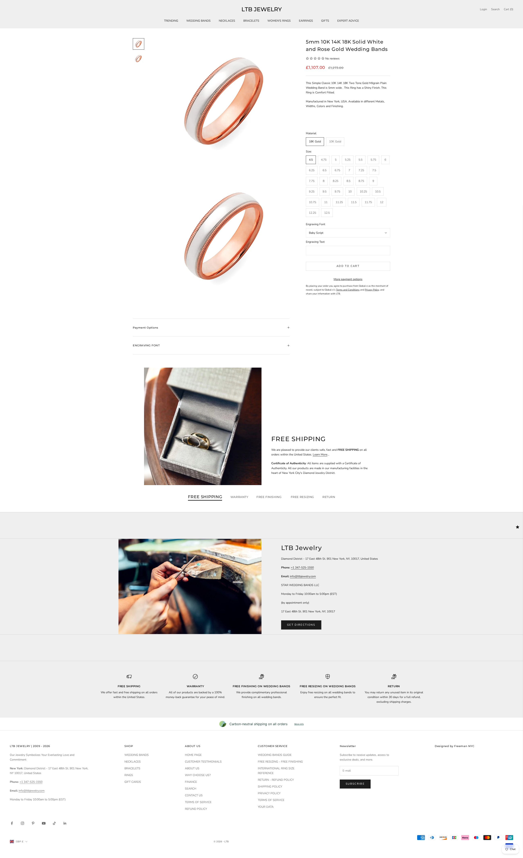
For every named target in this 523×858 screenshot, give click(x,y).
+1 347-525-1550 (302, 567)
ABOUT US (192, 768)
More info (299, 724)
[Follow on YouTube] (44, 823)
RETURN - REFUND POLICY (276, 780)
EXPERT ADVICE (348, 21)
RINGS (128, 775)
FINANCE (191, 782)
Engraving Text (315, 242)
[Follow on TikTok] (54, 823)
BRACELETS (251, 21)
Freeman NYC (464, 746)
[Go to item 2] (138, 58)
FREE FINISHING (269, 497)
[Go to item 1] (138, 44)
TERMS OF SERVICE (198, 802)
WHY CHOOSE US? (198, 775)
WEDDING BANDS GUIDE (275, 755)
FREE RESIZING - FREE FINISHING (280, 762)
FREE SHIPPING (205, 497)
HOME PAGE (193, 755)
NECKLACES (227, 21)
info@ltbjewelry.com (303, 576)
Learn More (320, 454)
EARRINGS (306, 21)
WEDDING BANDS (198, 21)
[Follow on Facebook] (12, 823)
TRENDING (171, 21)
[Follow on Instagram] (22, 823)
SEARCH (190, 789)
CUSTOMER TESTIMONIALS (203, 762)
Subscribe (355, 784)
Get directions (301, 625)
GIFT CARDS (132, 782)
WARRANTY (239, 497)
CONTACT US (194, 795)
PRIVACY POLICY (269, 793)
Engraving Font (315, 224)
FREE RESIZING (302, 497)
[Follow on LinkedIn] (65, 823)
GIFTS (325, 21)
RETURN (328, 497)
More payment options (348, 279)
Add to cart (348, 266)
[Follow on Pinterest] (33, 823)
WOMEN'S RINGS (279, 21)
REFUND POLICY (196, 809)
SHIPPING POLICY (270, 787)
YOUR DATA (266, 807)
